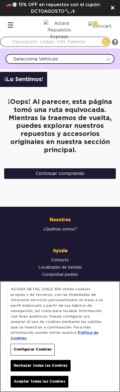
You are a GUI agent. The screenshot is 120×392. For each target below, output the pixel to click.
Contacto (60, 260)
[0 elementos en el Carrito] (100, 27)
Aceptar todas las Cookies (39, 381)
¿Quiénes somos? (60, 229)
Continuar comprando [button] (60, 173)
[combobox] (55, 41)
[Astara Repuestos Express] (58, 28)
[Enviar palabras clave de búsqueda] (105, 41)
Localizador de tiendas (60, 267)
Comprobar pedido (60, 275)
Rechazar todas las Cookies (41, 365)
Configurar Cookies (33, 349)
